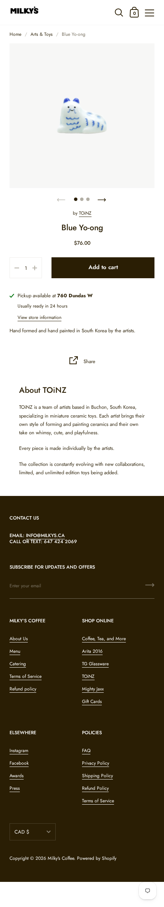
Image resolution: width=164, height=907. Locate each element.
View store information (39, 317)
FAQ (86, 750)
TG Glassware (95, 663)
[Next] (102, 197)
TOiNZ (85, 213)
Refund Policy (95, 788)
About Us (19, 638)
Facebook (19, 763)
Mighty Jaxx (93, 688)
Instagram (19, 750)
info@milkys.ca (45, 535)
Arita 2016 (92, 651)
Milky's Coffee (61, 858)
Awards (17, 775)
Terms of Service (26, 676)
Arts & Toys (42, 34)
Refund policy (23, 688)
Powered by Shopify (96, 858)
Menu (15, 651)
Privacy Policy (95, 763)
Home (15, 34)
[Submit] (149, 587)
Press (15, 788)
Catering (18, 663)
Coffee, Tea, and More (104, 638)
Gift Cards (92, 701)
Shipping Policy (97, 775)
